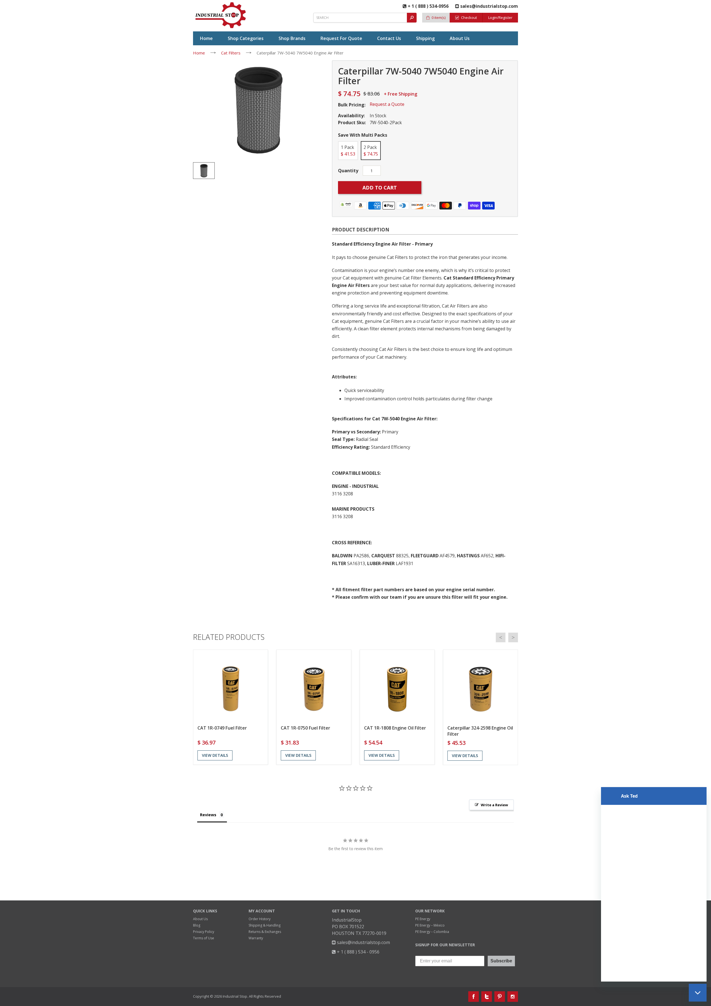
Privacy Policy (203, 931)
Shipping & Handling (265, 925)
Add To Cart (379, 187)
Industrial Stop (235, 996)
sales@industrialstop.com (363, 942)
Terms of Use (203, 938)
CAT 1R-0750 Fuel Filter (305, 728)
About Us (200, 919)
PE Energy (422, 919)
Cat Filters (231, 53)
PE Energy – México (430, 925)
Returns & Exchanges (265, 931)
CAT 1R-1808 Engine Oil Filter (395, 728)
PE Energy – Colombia (432, 931)
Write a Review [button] (494, 804)
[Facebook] (473, 996)
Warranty (256, 938)
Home (199, 53)
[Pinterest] (499, 996)
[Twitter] (486, 996)
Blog (196, 925)
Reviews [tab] (208, 814)
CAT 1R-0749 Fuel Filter (222, 728)
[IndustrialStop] (221, 15)
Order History (260, 919)
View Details (215, 755)
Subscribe (501, 960)
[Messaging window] (654, 884)
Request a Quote (387, 104)
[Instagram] (512, 996)
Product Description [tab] (360, 229)
